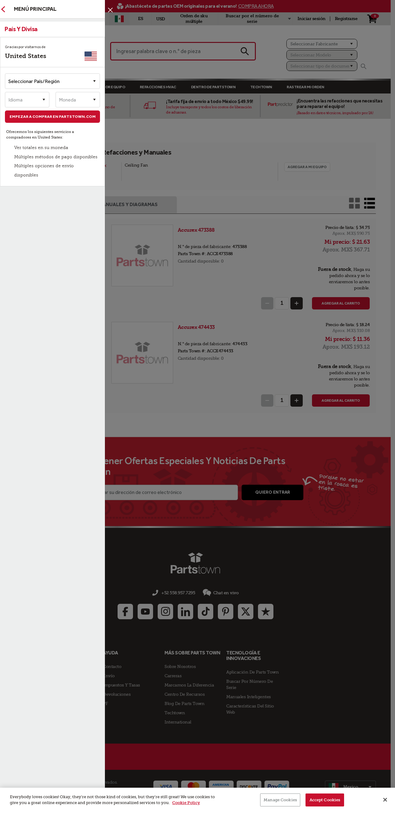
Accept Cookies (325, 800)
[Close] (385, 800)
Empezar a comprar (53, 116)
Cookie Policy (186, 802)
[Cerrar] (110, 10)
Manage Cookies (280, 800)
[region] (197, 800)
